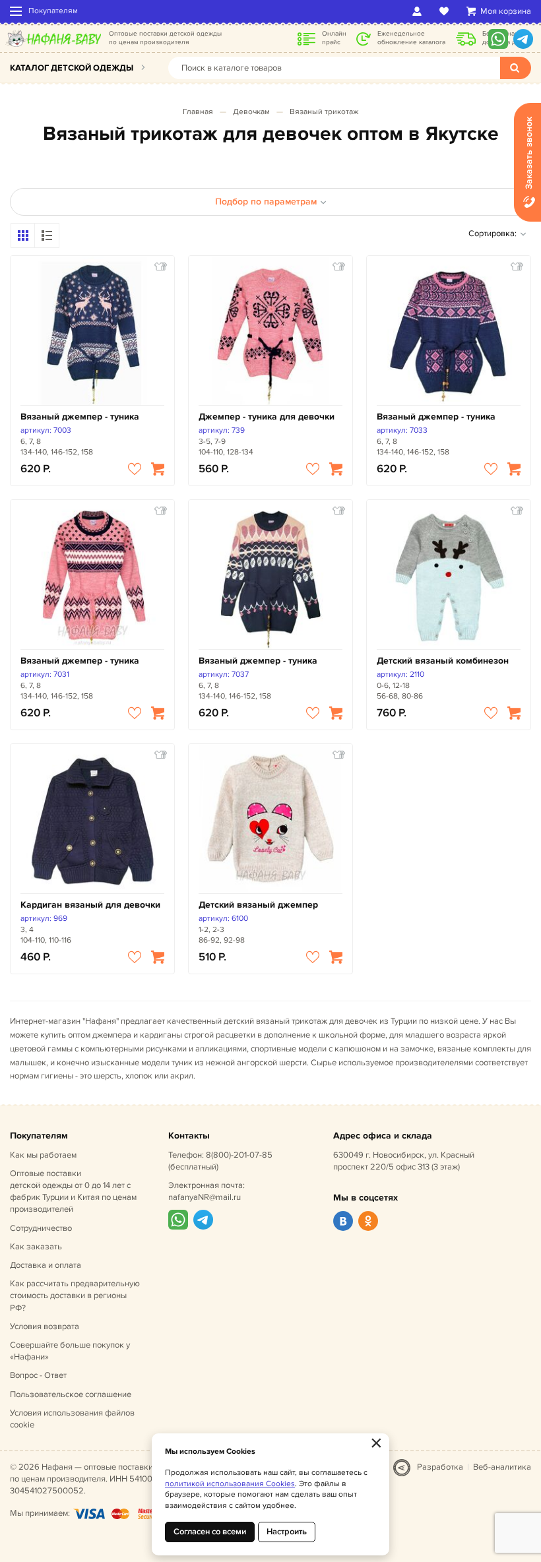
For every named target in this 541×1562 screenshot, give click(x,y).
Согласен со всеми (210, 1531)
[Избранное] (446, 11)
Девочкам (251, 112)
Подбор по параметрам (266, 201)
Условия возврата (44, 1326)
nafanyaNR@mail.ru (204, 1197)
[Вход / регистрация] (419, 11)
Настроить (287, 1531)
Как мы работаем (43, 1155)
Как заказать (36, 1246)
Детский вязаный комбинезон (443, 660)
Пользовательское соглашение (70, 1394)
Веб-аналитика (502, 1467)
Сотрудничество (41, 1228)
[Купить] (157, 469)
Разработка (440, 1467)
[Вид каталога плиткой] (23, 235)
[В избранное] (134, 469)
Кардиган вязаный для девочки (90, 904)
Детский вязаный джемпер (258, 904)
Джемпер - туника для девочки (266, 416)
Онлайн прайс (334, 38)
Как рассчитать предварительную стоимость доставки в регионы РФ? (75, 1295)
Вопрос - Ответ (38, 1375)
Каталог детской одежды (71, 68)
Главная (198, 112)
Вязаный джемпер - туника (79, 416)
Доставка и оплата (45, 1265)
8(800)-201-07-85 (239, 1155)
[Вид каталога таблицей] (47, 235)
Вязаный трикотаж (324, 112)
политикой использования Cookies (230, 1484)
